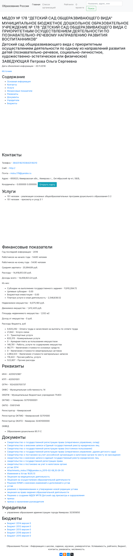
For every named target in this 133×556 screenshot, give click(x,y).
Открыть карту (47, 184)
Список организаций (49, 6)
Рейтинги (69, 4)
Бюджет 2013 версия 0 (19, 529)
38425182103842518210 (25, 163)
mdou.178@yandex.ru (20, 173)
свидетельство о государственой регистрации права (35, 461)
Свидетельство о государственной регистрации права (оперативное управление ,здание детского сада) (61, 451)
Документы (13, 97)
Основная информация (19, 81)
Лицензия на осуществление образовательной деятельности (38, 479)
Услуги (10, 87)
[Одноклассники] (64, 554)
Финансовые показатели (19, 91)
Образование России (15, 6)
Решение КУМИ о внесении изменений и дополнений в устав (38, 483)
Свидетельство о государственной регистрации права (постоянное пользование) (49, 448)
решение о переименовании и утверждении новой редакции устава (42, 489)
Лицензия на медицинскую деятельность (28, 476)
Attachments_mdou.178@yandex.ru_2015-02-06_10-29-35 (35, 470)
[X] (72, 554)
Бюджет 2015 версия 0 (19, 535)
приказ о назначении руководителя (25, 501)
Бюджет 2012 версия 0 (19, 526)
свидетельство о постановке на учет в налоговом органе (37, 464)
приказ (10, 498)
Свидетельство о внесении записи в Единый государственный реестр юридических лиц (53, 445)
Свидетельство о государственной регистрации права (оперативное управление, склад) (53, 442)
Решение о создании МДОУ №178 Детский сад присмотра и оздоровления (45, 495)
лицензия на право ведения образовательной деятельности (38, 492)
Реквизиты (12, 94)
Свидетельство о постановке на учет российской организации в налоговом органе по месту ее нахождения (63, 454)
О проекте (80, 6)
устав (10, 486)
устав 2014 (12, 467)
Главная (36, 4)
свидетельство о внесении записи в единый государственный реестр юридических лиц (53, 458)
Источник (7, 71)
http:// (12, 168)
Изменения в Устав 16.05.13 (21, 473)
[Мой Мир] (68, 554)
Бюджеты (12, 103)
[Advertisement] (66, 130)
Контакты (12, 84)
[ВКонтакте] (61, 554)
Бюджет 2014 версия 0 (19, 523)
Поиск (91, 8)
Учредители (13, 100)
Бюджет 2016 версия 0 (19, 532)
